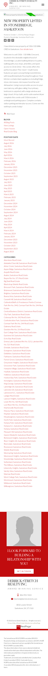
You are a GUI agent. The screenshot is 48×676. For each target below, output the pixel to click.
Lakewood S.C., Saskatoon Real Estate (19, 392)
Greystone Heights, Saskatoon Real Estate (21, 362)
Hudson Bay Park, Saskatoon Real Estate (20, 377)
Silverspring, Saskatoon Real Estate (18, 453)
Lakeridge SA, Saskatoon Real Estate (18, 386)
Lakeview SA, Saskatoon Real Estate (18, 390)
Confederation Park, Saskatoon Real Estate (21, 320)
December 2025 (10, 167)
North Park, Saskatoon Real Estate (17, 420)
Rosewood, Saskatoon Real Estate (17, 447)
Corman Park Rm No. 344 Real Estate (19, 323)
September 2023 (11, 248)
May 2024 (8, 224)
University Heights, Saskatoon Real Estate (20, 468)
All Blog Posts (9, 122)
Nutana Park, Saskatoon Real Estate (18, 423)
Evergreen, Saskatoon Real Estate (17, 350)
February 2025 (10, 197)
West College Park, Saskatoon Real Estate (20, 477)
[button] (24, 571)
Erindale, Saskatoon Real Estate (16, 347)
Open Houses (9, 128)
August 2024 (9, 215)
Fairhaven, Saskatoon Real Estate (17, 356)
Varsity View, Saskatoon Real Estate (18, 471)
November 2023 (10, 242)
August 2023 (9, 251)
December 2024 (10, 203)
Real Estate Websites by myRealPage (28, 623)
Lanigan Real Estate (11, 396)
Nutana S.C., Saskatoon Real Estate (18, 426)
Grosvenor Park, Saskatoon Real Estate (19, 365)
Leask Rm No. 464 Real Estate (16, 402)
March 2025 (9, 194)
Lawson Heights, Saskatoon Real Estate (19, 399)
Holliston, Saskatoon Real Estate (17, 374)
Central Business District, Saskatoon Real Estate (23, 311)
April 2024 (8, 227)
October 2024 (9, 209)
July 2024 (8, 218)
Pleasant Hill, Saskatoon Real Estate (18, 432)
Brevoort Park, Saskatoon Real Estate (19, 287)
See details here (26, 49)
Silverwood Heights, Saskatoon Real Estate (21, 456)
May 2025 (8, 188)
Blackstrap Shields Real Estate (16, 284)
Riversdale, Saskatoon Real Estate (17, 444)
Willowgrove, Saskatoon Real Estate (18, 486)
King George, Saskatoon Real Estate (18, 383)
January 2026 (9, 164)
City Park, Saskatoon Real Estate (17, 314)
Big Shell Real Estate (12, 281)
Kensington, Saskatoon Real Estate (17, 380)
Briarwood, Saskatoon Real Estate (17, 290)
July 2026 (8, 146)
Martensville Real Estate (13, 408)
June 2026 (8, 149)
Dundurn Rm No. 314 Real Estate (17, 329)
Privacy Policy (12, 623)
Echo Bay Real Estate (12, 338)
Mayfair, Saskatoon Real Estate (16, 414)
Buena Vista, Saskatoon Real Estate (18, 296)
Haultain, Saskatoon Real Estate (16, 371)
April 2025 (8, 191)
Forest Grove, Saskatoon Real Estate (18, 359)
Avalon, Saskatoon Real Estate (16, 275)
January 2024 (9, 236)
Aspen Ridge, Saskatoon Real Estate (18, 269)
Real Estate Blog (10, 131)
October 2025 (9, 173)
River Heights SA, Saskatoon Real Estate (20, 441)
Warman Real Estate (12, 474)
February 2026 (10, 161)
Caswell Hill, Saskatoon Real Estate (18, 299)
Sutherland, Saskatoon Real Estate (17, 462)
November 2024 (10, 206)
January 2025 (9, 200)
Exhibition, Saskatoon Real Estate (17, 353)
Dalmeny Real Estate (12, 326)
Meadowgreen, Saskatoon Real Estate (19, 417)
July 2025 (8, 182)
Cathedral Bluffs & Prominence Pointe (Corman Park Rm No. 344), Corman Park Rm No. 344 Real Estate (23, 305)
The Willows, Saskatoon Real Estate (18, 465)
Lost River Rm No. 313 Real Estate (17, 405)
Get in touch (24, 571)
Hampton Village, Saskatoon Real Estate (20, 368)
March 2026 (9, 158)
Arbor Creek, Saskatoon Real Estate (18, 266)
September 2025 (11, 176)
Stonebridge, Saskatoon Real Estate (22, 37)
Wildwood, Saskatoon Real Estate (17, 483)
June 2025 (8, 185)
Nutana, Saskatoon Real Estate (16, 429)
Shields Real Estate (11, 450)
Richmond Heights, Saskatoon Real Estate (20, 438)
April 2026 (8, 155)
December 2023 (10, 239)
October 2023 (9, 245)
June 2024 (8, 221)
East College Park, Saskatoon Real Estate (20, 332)
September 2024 (11, 212)
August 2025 (9, 179)
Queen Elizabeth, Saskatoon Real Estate (20, 435)
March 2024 (9, 230)
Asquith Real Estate (11, 272)
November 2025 (10, 170)
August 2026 (9, 143)
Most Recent (9, 140)
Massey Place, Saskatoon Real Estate (19, 411)
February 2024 (10, 233)
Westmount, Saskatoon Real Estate (18, 480)
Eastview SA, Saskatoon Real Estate (18, 335)
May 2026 (8, 152)
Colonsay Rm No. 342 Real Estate (17, 317)
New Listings (9, 125)
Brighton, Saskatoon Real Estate (16, 293)
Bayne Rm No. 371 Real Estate (16, 278)
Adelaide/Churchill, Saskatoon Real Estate (20, 263)
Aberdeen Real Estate (12, 260)
